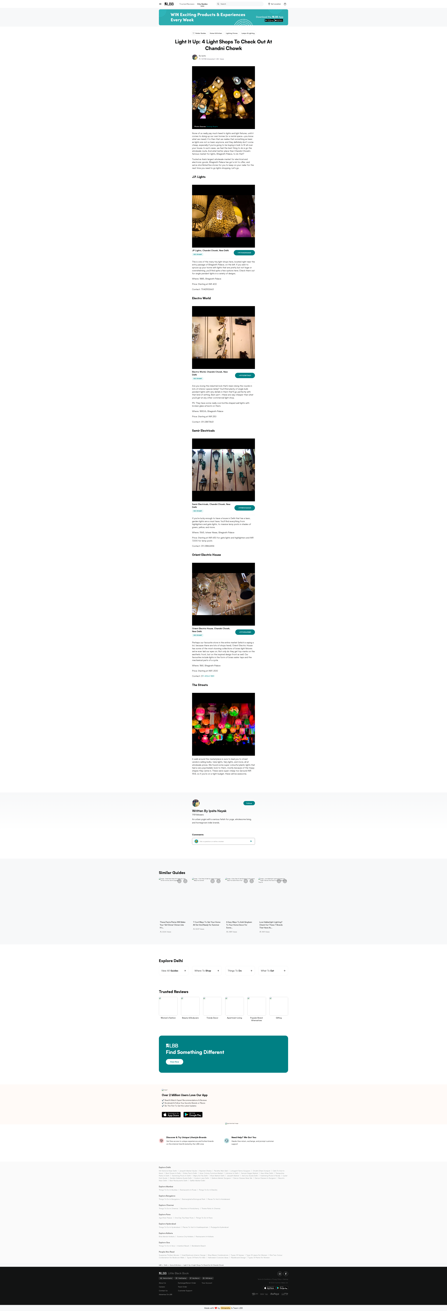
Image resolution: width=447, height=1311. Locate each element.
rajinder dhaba (205, 1171)
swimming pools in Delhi (181, 1176)
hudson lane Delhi (201, 1178)
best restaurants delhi (178, 1181)
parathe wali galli (221, 1171)
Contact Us (163, 1291)
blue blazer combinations (218, 1255)
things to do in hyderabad (169, 1227)
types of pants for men (196, 1258)
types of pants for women (259, 1258)
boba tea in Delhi (190, 1173)
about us (162, 1283)
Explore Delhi (165, 1167)
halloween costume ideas (218, 1258)
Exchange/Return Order (187, 1283)
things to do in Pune (204, 1218)
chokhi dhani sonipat (261, 1171)
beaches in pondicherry (190, 1208)
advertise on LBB (165, 1294)
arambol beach (183, 1246)
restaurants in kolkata (204, 1236)
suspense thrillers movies (169, 1255)
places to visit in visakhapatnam (195, 1227)
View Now (174, 1062)
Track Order (182, 1287)
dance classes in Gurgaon (265, 1178)
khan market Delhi (217, 1176)
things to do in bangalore (169, 1199)
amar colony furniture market (211, 1173)
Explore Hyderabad (167, 1224)
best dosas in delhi (173, 1173)
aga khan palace (165, 1218)
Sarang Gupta (212, 126)
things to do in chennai (168, 1208)
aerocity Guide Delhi (250, 1176)
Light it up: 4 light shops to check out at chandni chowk (203, 1265)
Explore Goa (164, 1242)
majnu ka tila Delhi (200, 1176)
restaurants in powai (188, 1190)
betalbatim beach (199, 1246)
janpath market (233, 1176)
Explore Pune (165, 1214)
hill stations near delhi (168, 1171)
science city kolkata (185, 1236)
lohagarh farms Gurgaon (240, 1171)
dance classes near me (242, 1178)
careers (162, 1287)
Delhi (165, 1265)
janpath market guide (188, 1171)
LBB (160, 1265)
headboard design (238, 1258)
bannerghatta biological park (193, 1199)
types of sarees (237, 1255)
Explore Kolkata (166, 1233)
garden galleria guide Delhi (181, 1178)
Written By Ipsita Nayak (209, 811)
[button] (274, 4)
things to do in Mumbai (168, 1190)
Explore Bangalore (167, 1196)
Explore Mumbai (166, 1186)
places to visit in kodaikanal (219, 1199)
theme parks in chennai (211, 1208)
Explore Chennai (166, 1205)
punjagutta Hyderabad (220, 1227)
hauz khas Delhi (267, 1173)
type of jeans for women (256, 1255)
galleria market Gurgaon (221, 1178)
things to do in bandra (208, 1190)
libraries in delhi (232, 1173)
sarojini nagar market (249, 1173)
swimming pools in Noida (270, 1176)
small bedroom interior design (194, 1255)
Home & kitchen (175, 1265)
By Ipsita (202, 56)
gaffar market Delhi (197, 1181)
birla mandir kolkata (166, 1236)
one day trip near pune (184, 1218)
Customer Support (185, 1291)
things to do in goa (167, 1246)
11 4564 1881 (208, 676)
